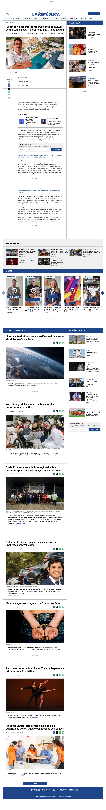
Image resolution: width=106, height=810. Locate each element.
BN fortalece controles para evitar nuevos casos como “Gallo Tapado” (92, 353)
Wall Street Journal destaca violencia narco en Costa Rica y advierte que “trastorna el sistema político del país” (92, 369)
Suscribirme (56, 149)
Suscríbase (73, 790)
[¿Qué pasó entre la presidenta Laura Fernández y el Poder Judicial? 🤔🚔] (91, 291)
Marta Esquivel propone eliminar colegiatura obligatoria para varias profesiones (58, 261)
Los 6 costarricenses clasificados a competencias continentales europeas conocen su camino (93, 66)
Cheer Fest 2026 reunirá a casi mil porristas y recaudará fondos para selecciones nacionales (27, 252)
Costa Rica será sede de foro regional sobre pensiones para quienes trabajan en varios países (34, 469)
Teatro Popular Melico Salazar (42, 715)
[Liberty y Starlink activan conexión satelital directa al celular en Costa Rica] (35, 363)
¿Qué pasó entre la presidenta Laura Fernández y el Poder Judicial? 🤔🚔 (91, 309)
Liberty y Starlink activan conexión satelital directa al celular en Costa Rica (35, 338)
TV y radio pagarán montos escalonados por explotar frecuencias (92, 384)
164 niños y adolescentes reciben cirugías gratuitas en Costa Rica (30, 406)
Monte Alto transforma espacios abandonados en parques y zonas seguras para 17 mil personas (91, 252)
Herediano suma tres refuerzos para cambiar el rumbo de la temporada (93, 50)
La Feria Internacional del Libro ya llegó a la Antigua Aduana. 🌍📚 (32, 309)
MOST (36, 453)
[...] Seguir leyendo (31, 385)
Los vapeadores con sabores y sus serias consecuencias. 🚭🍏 (72, 309)
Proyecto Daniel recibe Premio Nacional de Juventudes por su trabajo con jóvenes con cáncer (35, 727)
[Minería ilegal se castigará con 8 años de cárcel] (35, 626)
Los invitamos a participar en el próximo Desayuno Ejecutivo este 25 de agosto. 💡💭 (52, 310)
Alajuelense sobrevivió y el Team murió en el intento (26, 259)
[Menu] (7, 14)
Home (7, 22)
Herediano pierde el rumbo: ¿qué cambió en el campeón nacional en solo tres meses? (93, 413)
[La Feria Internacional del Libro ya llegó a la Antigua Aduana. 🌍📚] (33, 291)
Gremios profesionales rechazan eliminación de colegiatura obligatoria (93, 34)
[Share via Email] (9, 95)
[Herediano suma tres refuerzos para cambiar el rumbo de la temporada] (77, 49)
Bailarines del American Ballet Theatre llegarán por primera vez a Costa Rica (35, 670)
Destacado (89, 336)
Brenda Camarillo (12, 411)
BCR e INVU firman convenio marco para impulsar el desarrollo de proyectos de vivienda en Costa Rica (54, 121)
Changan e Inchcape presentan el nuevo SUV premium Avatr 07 (93, 83)
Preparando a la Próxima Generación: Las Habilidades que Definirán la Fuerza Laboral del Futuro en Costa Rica (32, 121)
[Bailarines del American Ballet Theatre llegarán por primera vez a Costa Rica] (35, 695)
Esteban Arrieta (11, 548)
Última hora (12, 22)
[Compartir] (9, 98)
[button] (94, 13)
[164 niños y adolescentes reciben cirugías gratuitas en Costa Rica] (35, 431)
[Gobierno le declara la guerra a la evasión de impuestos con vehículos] (35, 568)
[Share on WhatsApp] (9, 92)
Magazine (89, 392)
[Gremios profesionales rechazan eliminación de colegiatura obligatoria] (77, 33)
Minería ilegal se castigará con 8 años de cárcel (33, 603)
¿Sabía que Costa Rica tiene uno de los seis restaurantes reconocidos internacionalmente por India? (93, 398)
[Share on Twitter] (9, 89)
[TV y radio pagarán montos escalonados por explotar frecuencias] (77, 382)
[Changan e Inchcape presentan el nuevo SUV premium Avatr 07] (77, 82)
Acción (88, 409)
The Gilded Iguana (25, 208)
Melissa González (12, 343)
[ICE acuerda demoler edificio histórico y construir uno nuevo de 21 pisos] (77, 339)
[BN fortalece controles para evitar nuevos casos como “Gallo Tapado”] (77, 353)
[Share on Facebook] (9, 85)
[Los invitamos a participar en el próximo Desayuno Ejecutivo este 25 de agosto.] (52, 291)
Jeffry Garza (14, 72)
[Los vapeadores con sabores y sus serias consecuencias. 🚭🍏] (72, 291)
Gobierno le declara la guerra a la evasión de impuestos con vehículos (31, 543)
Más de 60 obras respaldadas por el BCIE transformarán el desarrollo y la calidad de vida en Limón (59, 252)
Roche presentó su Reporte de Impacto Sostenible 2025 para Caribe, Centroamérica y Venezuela (14, 310)
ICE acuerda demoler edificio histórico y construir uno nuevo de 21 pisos (92, 340)
